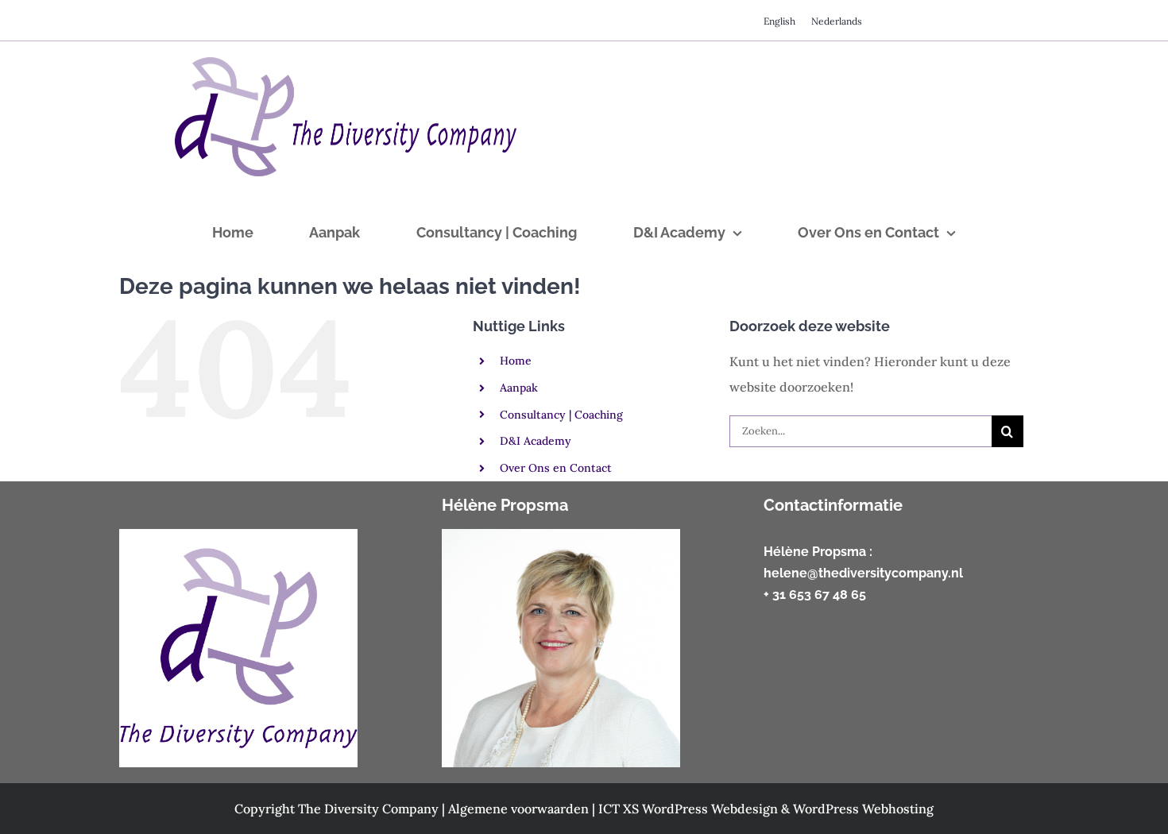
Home (516, 360)
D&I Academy (535, 441)
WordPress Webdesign (711, 809)
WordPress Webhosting (863, 809)
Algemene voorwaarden (520, 809)
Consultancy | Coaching (561, 414)
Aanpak (519, 387)
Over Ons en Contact (556, 468)
